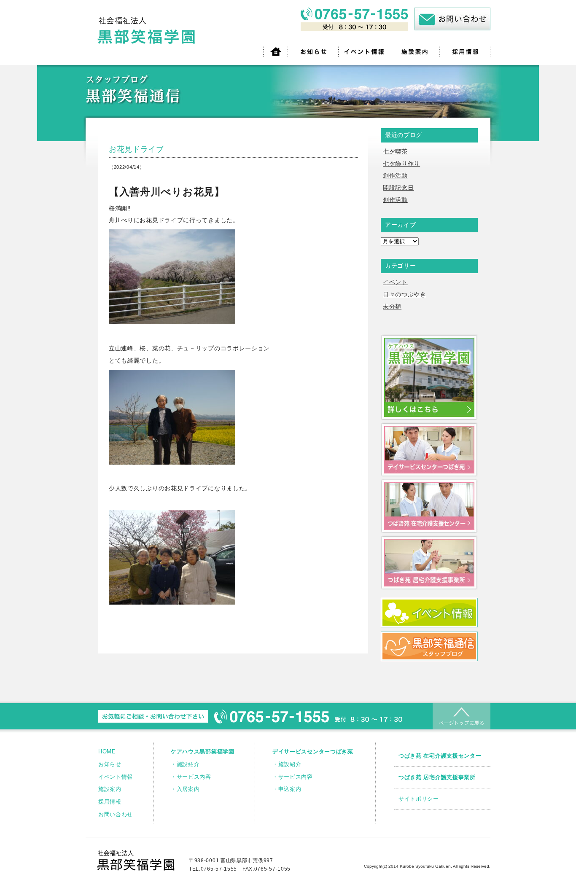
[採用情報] (465, 51)
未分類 (392, 306)
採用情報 (109, 802)
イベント (395, 282)
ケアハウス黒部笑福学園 (202, 751)
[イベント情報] (364, 51)
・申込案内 (286, 789)
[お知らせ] (313, 51)
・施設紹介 (185, 764)
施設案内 (109, 789)
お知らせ (109, 764)
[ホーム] (275, 51)
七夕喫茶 (395, 151)
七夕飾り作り (401, 163)
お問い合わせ (115, 814)
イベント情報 (115, 777)
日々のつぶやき (404, 294)
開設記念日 (398, 187)
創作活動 (395, 175)
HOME (107, 751)
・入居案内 (185, 789)
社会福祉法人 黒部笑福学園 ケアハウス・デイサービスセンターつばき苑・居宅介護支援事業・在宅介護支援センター (148, 31)
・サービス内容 (191, 777)
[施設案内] (414, 51)
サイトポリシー (418, 799)
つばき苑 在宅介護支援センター (440, 756)
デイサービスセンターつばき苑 (312, 751)
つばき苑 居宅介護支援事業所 (437, 777)
